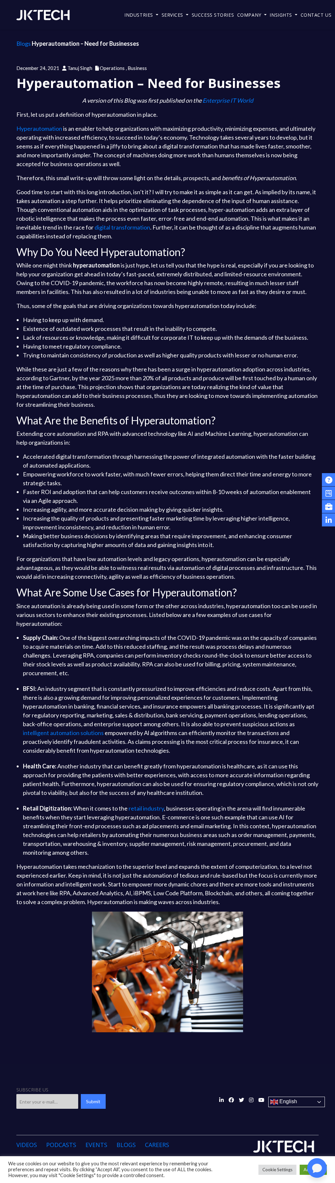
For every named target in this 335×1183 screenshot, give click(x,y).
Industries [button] (139, 15)
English (287, 1102)
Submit (93, 1101)
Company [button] (250, 15)
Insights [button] (281, 15)
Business (137, 68)
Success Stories (213, 15)
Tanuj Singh (79, 68)
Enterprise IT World (228, 100)
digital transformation (122, 227)
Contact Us (316, 15)
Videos (26, 1145)
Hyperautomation (39, 128)
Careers (157, 1145)
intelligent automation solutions (63, 732)
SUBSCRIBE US (32, 1090)
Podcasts (61, 1145)
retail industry (146, 808)
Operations (114, 68)
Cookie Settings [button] (277, 1169)
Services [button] (173, 15)
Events (96, 1145)
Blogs (23, 43)
